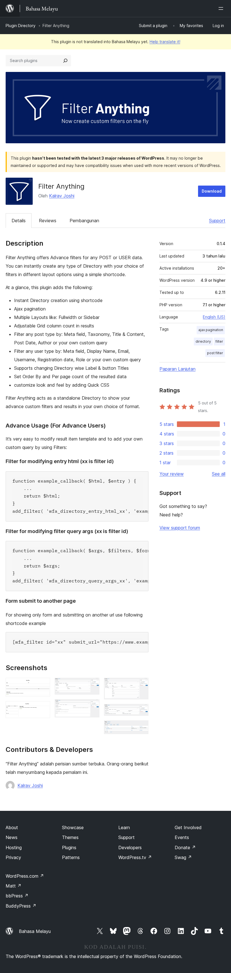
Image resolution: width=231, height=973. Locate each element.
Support (217, 220)
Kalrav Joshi (61, 196)
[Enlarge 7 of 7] (141, 728)
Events (182, 837)
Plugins (69, 847)
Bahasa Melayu (35, 931)
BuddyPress (21, 906)
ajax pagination (210, 330)
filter (219, 341)
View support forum (179, 527)
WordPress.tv (135, 857)
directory (203, 341)
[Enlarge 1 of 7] (42, 685)
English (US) (214, 316)
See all (218, 474)
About (12, 827)
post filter (215, 353)
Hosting (14, 847)
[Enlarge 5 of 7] (141, 685)
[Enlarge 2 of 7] (42, 709)
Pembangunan (84, 220)
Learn (124, 827)
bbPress (17, 896)
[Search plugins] (65, 60)
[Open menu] (222, 8)
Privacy (13, 857)
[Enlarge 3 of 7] (92, 685)
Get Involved (188, 827)
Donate (185, 847)
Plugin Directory (20, 25)
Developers (130, 847)
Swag (183, 857)
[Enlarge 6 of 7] (141, 711)
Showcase (73, 827)
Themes (70, 837)
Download (212, 191)
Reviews (47, 220)
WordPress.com (25, 876)
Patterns (71, 857)
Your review (171, 474)
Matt (13, 886)
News (11, 837)
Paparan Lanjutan (177, 369)
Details (19, 220)
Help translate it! (165, 41)
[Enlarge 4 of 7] (92, 707)
